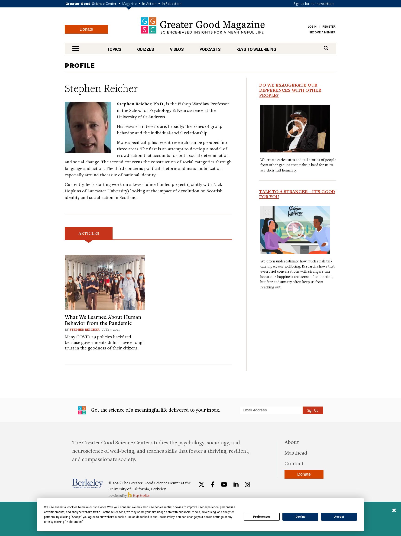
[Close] (394, 510)
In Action (149, 3)
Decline (300, 516)
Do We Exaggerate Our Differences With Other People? (290, 90)
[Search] (326, 48)
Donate (86, 29)
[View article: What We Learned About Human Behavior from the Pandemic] (105, 282)
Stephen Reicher (84, 329)
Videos (177, 49)
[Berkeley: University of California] (87, 483)
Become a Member (323, 32)
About (292, 441)
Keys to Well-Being (256, 49)
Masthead (296, 452)
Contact (294, 463)
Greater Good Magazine (203, 25)
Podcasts (210, 49)
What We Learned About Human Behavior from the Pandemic (103, 319)
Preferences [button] (74, 521)
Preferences (262, 516)
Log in (312, 26)
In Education (171, 3)
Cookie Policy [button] (166, 517)
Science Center (104, 3)
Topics (114, 49)
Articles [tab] (88, 233)
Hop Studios (141, 495)
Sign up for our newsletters (314, 3)
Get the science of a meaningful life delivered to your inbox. (155, 409)
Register (329, 26)
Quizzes (145, 49)
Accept (339, 516)
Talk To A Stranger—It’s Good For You (297, 194)
